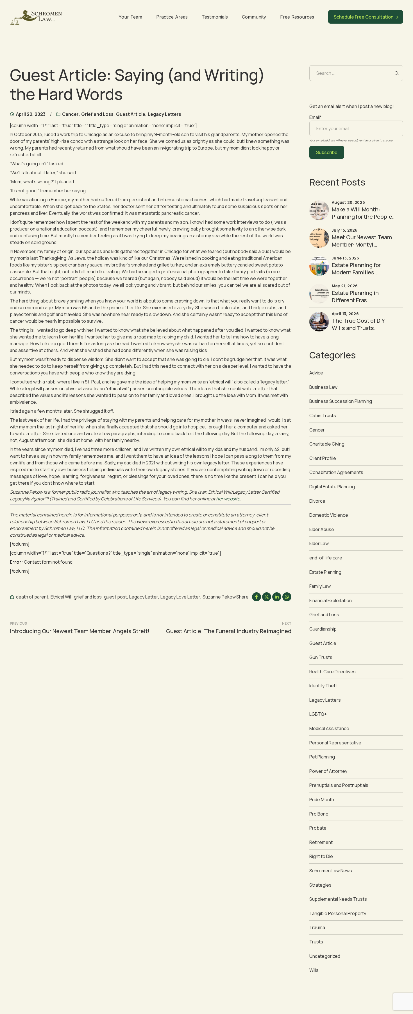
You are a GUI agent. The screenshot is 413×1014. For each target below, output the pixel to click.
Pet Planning (322, 757)
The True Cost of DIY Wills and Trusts (358, 324)
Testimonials (215, 17)
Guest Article (130, 114)
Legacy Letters (164, 114)
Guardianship (323, 629)
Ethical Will (61, 597)
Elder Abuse (321, 529)
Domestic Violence (328, 515)
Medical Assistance (329, 728)
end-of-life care (325, 558)
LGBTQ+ (318, 714)
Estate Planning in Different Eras (355, 296)
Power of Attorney (328, 771)
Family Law (320, 586)
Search (396, 73)
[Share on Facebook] (256, 596)
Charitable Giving (326, 444)
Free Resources (297, 17)
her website (228, 499)
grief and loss (88, 597)
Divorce (317, 501)
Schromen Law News (330, 871)
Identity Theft (323, 686)
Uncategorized (324, 956)
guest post (115, 597)
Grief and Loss (97, 114)
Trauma (317, 927)
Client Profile (322, 458)
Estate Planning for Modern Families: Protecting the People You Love (360, 276)
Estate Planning (325, 572)
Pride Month (321, 799)
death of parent (32, 597)
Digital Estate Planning (332, 487)
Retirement (321, 842)
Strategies (320, 885)
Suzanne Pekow (219, 597)
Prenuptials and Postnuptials (338, 785)
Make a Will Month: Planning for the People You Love (362, 216)
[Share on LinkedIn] (276, 596)
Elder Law (319, 543)
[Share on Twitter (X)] (266, 596)
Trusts (316, 942)
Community (254, 17)
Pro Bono (318, 814)
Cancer (70, 114)
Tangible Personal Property (337, 913)
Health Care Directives (332, 672)
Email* (315, 117)
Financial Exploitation (330, 600)
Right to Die (321, 856)
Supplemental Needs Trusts (338, 899)
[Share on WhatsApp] (286, 596)
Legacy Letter (143, 597)
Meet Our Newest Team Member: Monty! (362, 240)
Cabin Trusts (322, 415)
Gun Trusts (320, 657)
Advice (316, 373)
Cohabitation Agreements (336, 472)
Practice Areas (172, 17)
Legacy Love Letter (180, 597)
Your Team (130, 17)
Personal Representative (335, 743)
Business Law (323, 387)
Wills (314, 970)
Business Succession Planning (340, 401)
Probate (317, 828)
